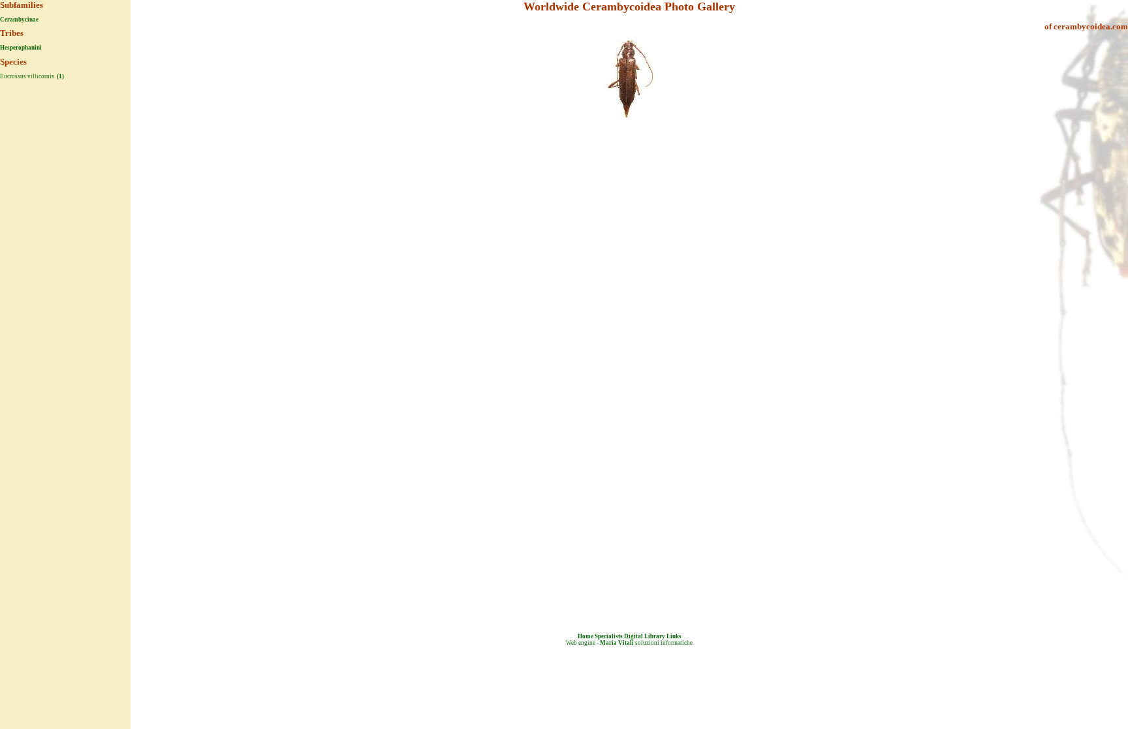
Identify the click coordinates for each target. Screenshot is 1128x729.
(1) (59, 76)
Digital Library (644, 636)
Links (674, 636)
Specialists (609, 636)
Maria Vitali (617, 643)
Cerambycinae (19, 19)
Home (585, 636)
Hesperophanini (21, 47)
